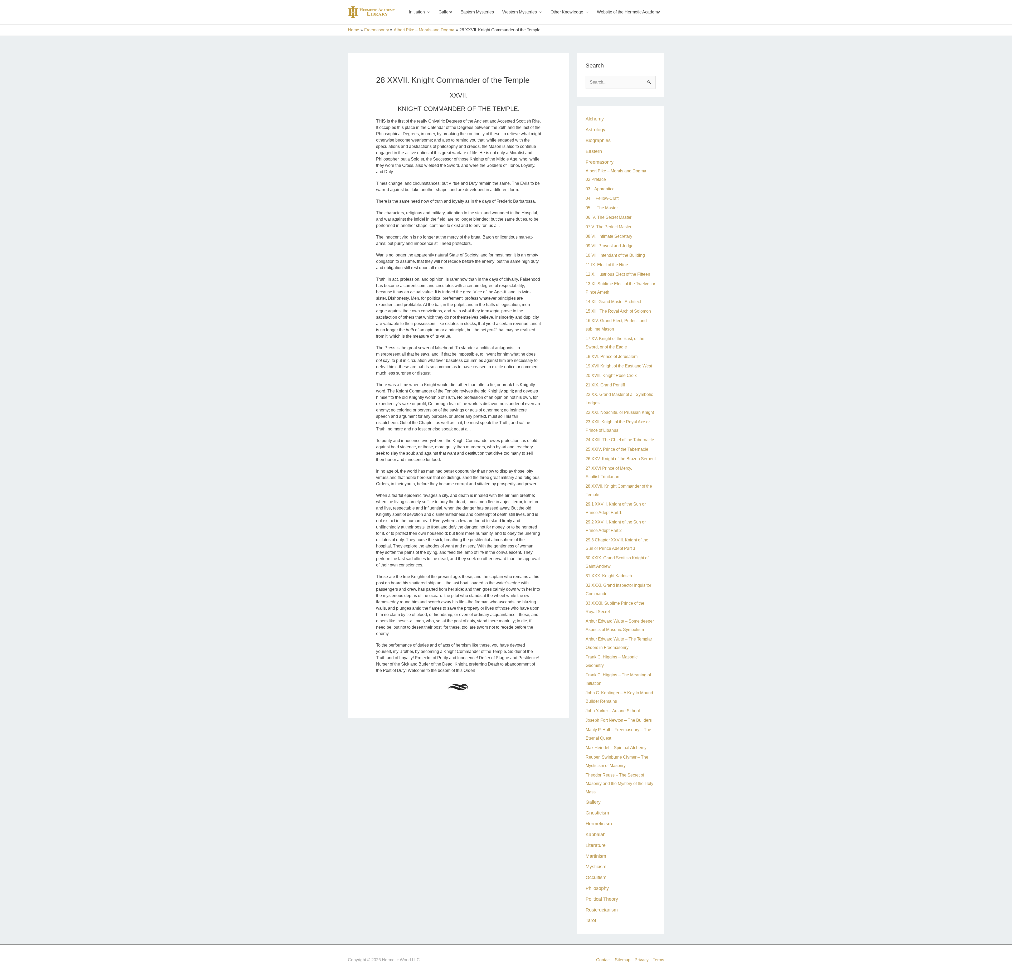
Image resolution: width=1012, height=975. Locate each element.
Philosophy (597, 888)
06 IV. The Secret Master (608, 217)
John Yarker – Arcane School (613, 711)
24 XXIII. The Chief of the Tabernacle (620, 440)
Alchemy (595, 119)
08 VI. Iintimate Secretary (609, 236)
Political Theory (602, 899)
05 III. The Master (602, 208)
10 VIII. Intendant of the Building (615, 255)
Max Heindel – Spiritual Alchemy (616, 747)
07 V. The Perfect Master (608, 227)
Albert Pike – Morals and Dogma (616, 171)
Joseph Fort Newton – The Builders (619, 720)
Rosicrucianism (602, 910)
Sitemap (622, 960)
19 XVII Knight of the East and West (619, 366)
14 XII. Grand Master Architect (613, 301)
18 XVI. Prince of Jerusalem (612, 356)
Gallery (445, 12)
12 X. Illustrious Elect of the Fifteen (618, 274)
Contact (603, 960)
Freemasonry (600, 162)
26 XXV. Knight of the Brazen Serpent (621, 459)
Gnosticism (597, 813)
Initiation (417, 12)
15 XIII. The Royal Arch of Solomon (618, 311)
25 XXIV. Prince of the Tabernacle (617, 449)
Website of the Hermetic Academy (628, 12)
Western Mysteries (519, 12)
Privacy (642, 960)
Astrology (595, 129)
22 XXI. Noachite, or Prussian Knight (620, 412)
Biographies (598, 140)
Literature (596, 845)
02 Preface (596, 179)
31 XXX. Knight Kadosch (609, 576)
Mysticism (596, 866)
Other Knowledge (567, 12)
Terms (658, 960)
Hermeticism (599, 823)
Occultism (596, 877)
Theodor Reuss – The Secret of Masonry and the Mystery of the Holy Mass (619, 783)
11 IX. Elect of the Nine (607, 265)
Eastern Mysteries (477, 12)
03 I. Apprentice (600, 189)
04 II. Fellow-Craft (602, 198)
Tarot (591, 920)
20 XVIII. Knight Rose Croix (611, 375)
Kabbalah (596, 834)
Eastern (594, 151)
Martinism (596, 856)
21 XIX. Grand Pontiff (605, 385)
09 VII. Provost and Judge (610, 246)
